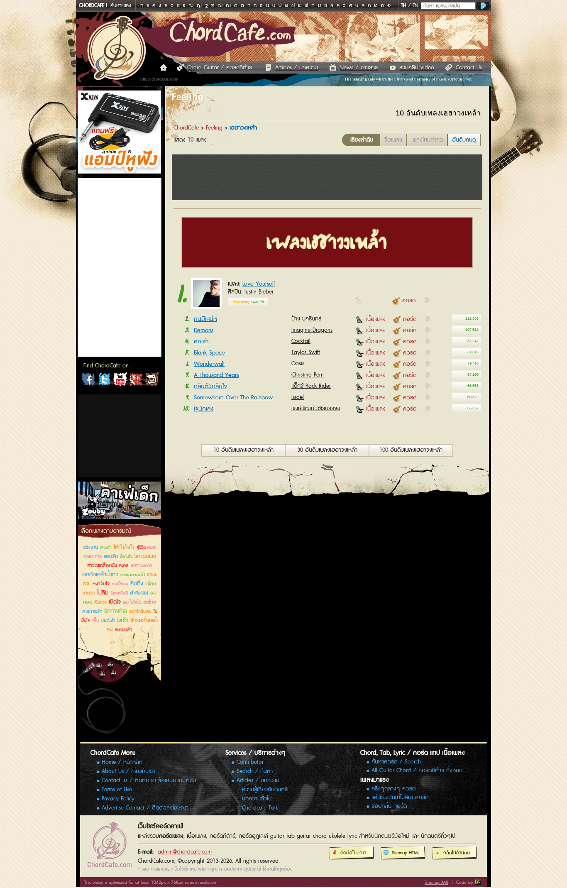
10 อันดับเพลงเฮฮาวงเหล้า (243, 450)
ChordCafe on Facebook (88, 381)
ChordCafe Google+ (136, 381)
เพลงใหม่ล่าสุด (427, 139)
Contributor (250, 762)
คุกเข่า (201, 341)
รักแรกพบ (145, 556)
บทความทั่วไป (256, 798)
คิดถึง (136, 583)
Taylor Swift (305, 352)
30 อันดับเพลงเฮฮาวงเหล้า (327, 450)
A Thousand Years (216, 375)
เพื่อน (150, 584)
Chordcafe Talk (260, 807)
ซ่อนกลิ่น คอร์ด (389, 806)
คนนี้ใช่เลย (120, 584)
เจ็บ (95, 620)
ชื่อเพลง (393, 139)
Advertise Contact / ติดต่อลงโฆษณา (145, 807)
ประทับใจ (108, 620)
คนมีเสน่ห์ (205, 319)
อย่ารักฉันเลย (140, 611)
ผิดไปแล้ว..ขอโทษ (139, 602)
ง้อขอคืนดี (119, 593)
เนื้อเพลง (376, 319)
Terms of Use (117, 789)
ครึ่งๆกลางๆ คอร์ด (393, 789)
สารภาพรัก (92, 611)
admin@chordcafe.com (185, 851)
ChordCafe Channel (120, 381)
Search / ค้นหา (255, 771)
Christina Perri (307, 374)
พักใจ (122, 620)
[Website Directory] (478, 882)
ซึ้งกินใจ (126, 556)
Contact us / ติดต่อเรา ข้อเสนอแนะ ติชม (149, 780)
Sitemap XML (436, 882)
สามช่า (106, 547)
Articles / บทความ (296, 67)
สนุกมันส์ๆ (123, 629)
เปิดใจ (115, 602)
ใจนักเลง (203, 408)
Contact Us (469, 67)
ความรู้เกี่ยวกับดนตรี (265, 789)
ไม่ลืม (102, 592)
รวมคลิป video (416, 67)
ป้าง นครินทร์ (306, 318)
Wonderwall (209, 364)
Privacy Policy (118, 798)
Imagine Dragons (311, 330)
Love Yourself (258, 284)
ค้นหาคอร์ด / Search (396, 762)
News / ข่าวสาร (359, 67)
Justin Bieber (259, 291)
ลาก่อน (89, 593)
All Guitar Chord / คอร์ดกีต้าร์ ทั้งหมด (416, 770)
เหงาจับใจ (100, 584)
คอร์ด (408, 300)
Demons (203, 330)
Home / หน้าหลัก (122, 762)
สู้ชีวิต (142, 547)
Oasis (297, 363)
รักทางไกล (115, 611)
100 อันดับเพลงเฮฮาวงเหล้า (410, 450)
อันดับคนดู (464, 139)
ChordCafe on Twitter (104, 381)
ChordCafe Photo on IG (151, 381)
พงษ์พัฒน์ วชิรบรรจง (315, 408)
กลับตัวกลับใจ (210, 386)
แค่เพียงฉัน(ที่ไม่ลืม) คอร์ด (399, 797)
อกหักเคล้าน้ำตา (100, 574)
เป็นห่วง (100, 602)
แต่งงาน (90, 547)
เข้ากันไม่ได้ (139, 593)
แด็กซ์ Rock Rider (311, 386)
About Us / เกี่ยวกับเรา (128, 771)
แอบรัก (111, 556)
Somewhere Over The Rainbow (233, 397)
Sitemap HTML (405, 853)
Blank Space (209, 352)
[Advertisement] (119, 435)
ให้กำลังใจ (124, 547)
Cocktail (300, 341)
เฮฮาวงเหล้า (141, 565)
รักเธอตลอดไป (132, 575)
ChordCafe (186, 127)
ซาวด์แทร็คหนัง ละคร (108, 566)
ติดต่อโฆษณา (353, 853)
